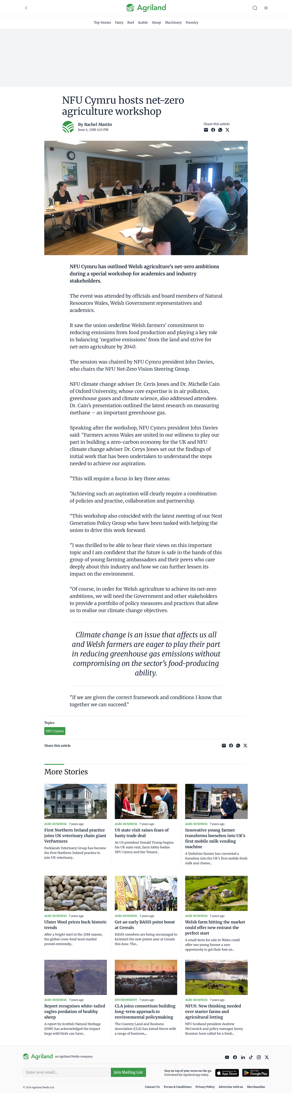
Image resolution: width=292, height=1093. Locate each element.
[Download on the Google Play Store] (255, 1073)
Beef (130, 22)
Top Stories (102, 22)
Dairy (119, 22)
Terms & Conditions (177, 1087)
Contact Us (152, 1087)
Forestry (192, 22)
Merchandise (256, 1087)
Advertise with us (231, 1087)
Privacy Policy (205, 1087)
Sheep (156, 22)
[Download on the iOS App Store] (227, 1073)
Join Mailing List (128, 1072)
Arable (143, 22)
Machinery (173, 22)
